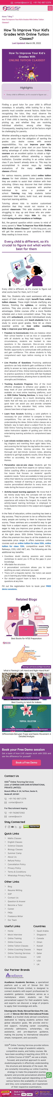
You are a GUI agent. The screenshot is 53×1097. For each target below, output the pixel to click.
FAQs (9, 912)
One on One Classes (16, 957)
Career (10, 909)
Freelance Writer (15, 916)
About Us (12, 857)
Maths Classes (14, 838)
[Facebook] (6, 826)
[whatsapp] (49, 1075)
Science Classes (15, 845)
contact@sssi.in (21, 2)
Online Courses (14, 942)
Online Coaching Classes (19, 949)
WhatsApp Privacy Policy (19, 875)
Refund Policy (14, 860)
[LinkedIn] (16, 826)
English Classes (14, 842)
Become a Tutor (15, 905)
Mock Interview (14, 934)
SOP (9, 894)
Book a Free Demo (26, 762)
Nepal (39, 949)
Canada (40, 938)
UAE (38, 957)
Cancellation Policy (16, 864)
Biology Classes (15, 849)
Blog (9, 886)
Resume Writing (14, 890)
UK (37, 964)
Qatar (39, 953)
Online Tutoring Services (18, 953)
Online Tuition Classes (17, 946)
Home (10, 931)
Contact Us (12, 897)
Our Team (12, 920)
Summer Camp (14, 853)
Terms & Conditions (16, 872)
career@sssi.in (15, 816)
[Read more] (26, 1093)
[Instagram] (9, 826)
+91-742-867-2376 (42, 2)
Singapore (41, 934)
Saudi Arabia (42, 931)
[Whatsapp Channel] (20, 827)
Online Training (14, 938)
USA (38, 960)
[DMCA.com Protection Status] (31, 826)
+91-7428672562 (17, 812)
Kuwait (39, 946)
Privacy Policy (14, 868)
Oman (39, 942)
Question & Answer (16, 901)
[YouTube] (13, 826)
